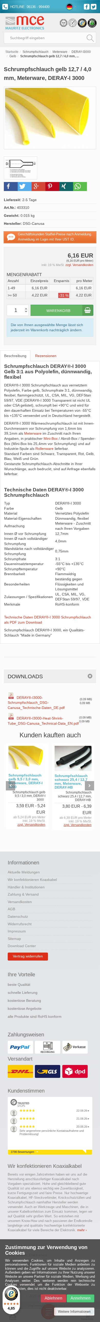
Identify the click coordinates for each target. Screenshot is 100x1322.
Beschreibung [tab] (15, 356)
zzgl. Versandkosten (79, 265)
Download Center (22, 946)
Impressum (17, 931)
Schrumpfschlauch (35, 52)
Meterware (60, 52)
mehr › (82, 1230)
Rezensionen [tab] (45, 356)
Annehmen (81, 1298)
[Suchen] (90, 38)
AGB (11, 909)
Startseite (11, 52)
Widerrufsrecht (20, 924)
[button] (11, 186)
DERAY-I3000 (81, 52)
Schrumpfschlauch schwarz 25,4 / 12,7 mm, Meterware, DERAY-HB (71, 781)
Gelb (12, 56)
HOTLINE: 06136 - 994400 (29, 7)
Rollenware (44, 449)
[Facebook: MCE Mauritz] (87, 6)
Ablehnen (53, 1298)
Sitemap (14, 939)
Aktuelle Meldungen (24, 872)
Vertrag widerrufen (28, 956)
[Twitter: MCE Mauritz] (94, 6)
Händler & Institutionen (26, 887)
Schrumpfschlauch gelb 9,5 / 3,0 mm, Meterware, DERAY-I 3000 (25, 781)
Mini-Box (51, 438)
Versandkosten (20, 902)
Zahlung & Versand (23, 894)
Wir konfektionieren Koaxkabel (32, 880)
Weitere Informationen (74, 1311)
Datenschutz (18, 916)
